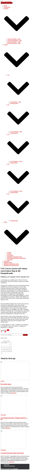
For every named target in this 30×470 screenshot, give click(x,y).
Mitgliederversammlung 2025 (11, 265)
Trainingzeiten (13, 162)
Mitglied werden (8, 262)
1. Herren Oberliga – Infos (13, 39)
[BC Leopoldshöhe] (6, 1)
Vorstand (9, 254)
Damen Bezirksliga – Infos (14, 43)
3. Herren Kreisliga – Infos (14, 41)
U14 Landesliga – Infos (16, 161)
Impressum (10, 259)
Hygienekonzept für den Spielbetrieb (16, 258)
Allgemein (3, 414)
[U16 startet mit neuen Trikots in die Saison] (13, 448)
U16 (8, 330)
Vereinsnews (7, 7)
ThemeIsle (15, 468)
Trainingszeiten (14, 103)
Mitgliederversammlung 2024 (11, 264)
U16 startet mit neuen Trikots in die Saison (12, 453)
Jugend (2, 381)
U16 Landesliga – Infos (16, 131)
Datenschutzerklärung (9, 466)
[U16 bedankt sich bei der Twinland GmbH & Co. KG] (13, 413)
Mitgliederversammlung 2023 (14, 256)
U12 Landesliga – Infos (16, 191)
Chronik (9, 252)
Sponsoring (7, 261)
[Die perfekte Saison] (15, 379)
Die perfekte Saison (6, 384)
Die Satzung (10, 255)
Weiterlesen (13, 393)
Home (5, 5)
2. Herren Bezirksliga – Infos (14, 40)
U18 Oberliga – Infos (15, 102)
